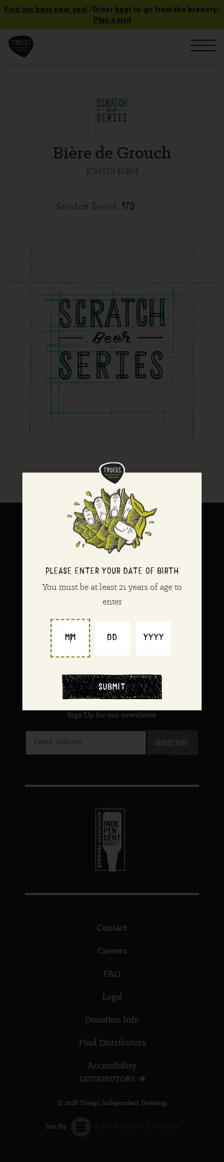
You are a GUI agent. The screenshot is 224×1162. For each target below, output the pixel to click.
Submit (112, 688)
